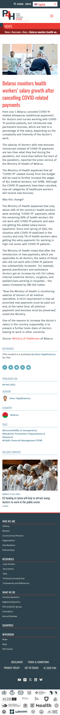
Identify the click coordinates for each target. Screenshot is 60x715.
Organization (8, 540)
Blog (4, 644)
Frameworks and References (16, 583)
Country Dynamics (10, 597)
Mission (6, 531)
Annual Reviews (9, 616)
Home (7, 32)
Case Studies (9, 564)
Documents (8, 569)
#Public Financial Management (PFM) (22, 440)
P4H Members (8, 545)
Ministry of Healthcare (26, 338)
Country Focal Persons (13, 536)
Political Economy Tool (14, 578)
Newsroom (16, 32)
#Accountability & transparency (19, 430)
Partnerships (8, 550)
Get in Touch (31, 668)
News (25, 32)
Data (5, 574)
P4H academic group (12, 607)
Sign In (28, 4)
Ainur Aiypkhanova (45, 354)
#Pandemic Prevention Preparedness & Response (23, 435)
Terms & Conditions (38, 662)
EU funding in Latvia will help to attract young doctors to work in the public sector (26, 500)
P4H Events (7, 649)
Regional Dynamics (11, 602)
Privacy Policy (12, 668)
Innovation (7, 611)
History (5, 526)
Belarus (14, 415)
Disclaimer (17, 662)
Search (20, 4)
